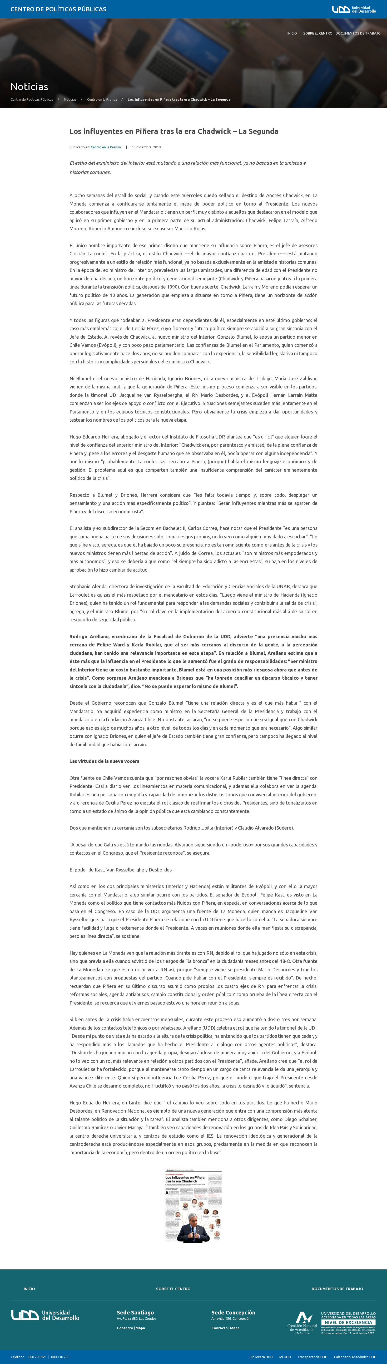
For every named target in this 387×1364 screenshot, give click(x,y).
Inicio (29, 1289)
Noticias (70, 99)
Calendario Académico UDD (355, 1357)
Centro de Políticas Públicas (58, 9)
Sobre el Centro (173, 1289)
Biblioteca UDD (261, 1357)
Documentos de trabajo (337, 1289)
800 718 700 (60, 1357)
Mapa (140, 1328)
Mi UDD (285, 1357)
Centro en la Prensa (102, 99)
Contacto (125, 1328)
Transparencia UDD (312, 1357)
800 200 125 (37, 1357)
